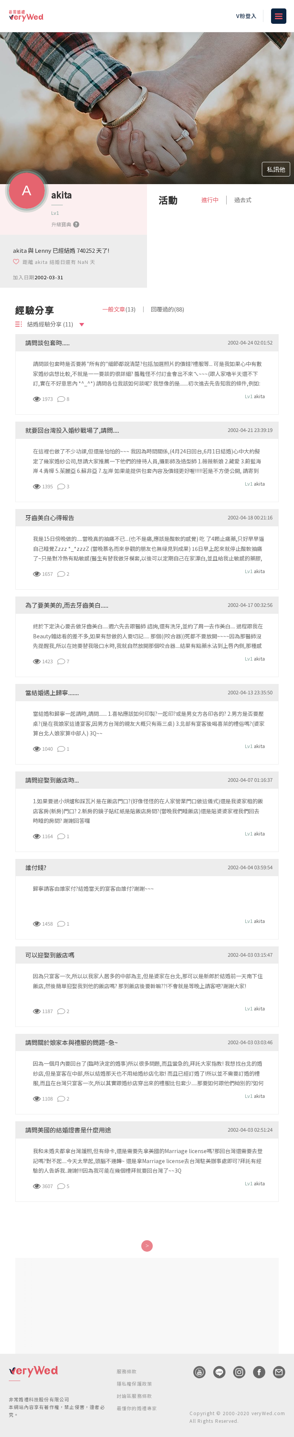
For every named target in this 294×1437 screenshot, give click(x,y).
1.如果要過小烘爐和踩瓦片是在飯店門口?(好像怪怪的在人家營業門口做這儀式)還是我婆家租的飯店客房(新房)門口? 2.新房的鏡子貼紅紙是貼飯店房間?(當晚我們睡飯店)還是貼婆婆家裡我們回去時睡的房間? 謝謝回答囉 (148, 810)
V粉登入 (246, 16)
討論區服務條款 (134, 1396)
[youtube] (196, 1372)
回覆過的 (167, 309)
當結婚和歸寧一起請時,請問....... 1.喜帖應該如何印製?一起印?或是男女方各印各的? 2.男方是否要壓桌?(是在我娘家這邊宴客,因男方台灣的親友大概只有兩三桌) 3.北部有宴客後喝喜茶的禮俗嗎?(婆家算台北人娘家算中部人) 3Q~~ (149, 723)
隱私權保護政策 (134, 1383)
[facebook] (255, 1372)
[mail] (275, 1372)
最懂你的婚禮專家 (137, 1408)
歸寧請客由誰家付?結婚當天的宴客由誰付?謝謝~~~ (93, 888)
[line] (215, 1372)
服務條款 (127, 1371)
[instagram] (235, 1372)
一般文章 (119, 309)
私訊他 (276, 169)
